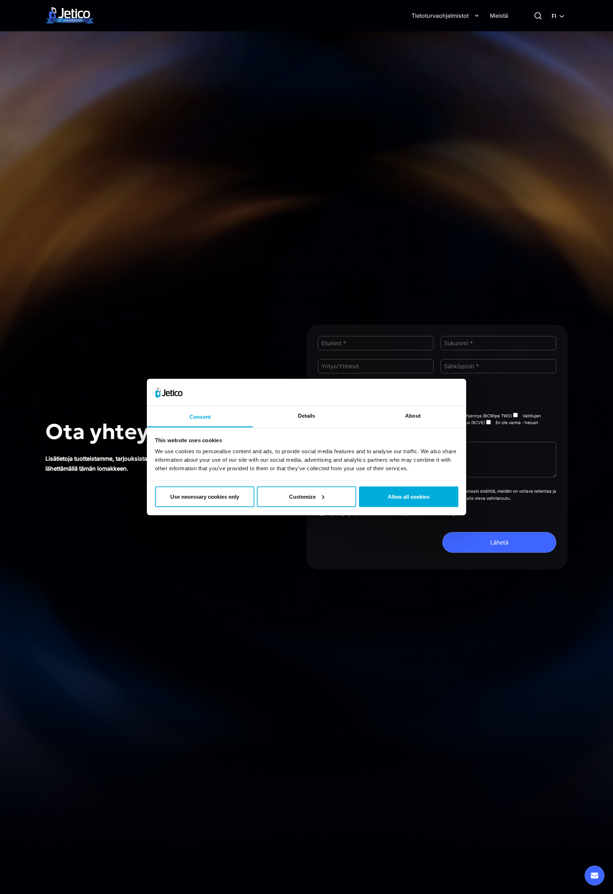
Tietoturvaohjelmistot (440, 15)
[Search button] (538, 15)
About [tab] (413, 416)
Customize (302, 496)
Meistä (499, 15)
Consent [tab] (200, 417)
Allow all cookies (409, 496)
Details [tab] (306, 416)
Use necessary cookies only (204, 496)
